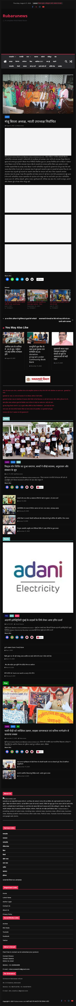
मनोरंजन (24, 61)
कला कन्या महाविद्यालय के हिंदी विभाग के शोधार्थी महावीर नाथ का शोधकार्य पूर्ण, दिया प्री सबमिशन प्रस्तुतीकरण (43, 763)
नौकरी (18, 66)
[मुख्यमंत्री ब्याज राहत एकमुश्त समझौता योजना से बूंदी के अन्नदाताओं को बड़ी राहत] (62, 333)
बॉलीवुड (49, 57)
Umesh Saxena (19, 624)
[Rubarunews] (5, 61)
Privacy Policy (7, 914)
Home (5, 893)
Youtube (6, 932)
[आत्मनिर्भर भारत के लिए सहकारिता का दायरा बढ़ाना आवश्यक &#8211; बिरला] (37, 295)
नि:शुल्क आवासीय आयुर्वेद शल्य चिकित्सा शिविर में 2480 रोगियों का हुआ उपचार (38, 528)
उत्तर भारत (5, 863)
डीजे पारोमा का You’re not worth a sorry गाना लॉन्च (19, 673)
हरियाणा (5, 875)
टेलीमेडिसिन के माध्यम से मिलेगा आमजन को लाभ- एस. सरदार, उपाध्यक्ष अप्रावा (38, 508)
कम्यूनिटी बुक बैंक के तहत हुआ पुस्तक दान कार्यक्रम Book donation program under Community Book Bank (37, 354)
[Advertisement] (38, 39)
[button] (15, 56)
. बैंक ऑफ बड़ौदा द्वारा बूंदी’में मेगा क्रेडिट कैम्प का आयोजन (19, 665)
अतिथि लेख (52, 66)
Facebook (6, 936)
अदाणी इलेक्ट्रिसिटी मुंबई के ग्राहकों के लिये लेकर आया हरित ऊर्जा (33, 620)
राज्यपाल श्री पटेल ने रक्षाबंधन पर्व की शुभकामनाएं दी (15, 412)
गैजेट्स (6, 616)
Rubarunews (15, 15)
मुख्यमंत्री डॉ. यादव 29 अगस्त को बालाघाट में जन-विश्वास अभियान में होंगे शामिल (22, 396)
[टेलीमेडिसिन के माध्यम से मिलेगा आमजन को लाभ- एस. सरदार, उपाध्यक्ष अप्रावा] (9, 509)
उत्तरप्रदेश (5, 842)
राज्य (28, 57)
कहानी (54, 61)
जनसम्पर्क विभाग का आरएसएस (12, 880)
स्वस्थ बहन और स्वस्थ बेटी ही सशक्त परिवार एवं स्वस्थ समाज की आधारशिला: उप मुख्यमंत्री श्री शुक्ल (28, 409)
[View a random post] (70, 61)
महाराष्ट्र (17, 616)
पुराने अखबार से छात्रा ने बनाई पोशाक (14, 647)
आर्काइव (60, 66)
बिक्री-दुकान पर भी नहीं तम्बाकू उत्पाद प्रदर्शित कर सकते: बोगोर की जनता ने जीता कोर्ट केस (27, 656)
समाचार (25, 66)
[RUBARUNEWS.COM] (9, 799)
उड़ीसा (4, 867)
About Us (6, 910)
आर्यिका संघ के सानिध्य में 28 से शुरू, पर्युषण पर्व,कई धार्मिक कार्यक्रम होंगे (13, 350)
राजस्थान (7, 117)
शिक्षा (31, 61)
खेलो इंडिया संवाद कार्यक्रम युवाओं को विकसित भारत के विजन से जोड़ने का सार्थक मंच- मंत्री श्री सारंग (28, 402)
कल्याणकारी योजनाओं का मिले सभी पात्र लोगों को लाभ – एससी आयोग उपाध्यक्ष (55, 320)
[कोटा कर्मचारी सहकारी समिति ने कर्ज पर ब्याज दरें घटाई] (60, 295)
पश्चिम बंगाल (6, 846)
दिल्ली (4, 854)
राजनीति (21, 57)
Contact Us (6, 906)
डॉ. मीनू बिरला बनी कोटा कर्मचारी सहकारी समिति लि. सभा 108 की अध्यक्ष (15, 303)
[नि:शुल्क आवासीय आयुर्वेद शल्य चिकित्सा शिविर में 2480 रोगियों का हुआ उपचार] (9, 529)
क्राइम (10, 61)
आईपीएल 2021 (39, 61)
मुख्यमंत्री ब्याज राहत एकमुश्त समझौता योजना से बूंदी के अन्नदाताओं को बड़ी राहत (61, 353)
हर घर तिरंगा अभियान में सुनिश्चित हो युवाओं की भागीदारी (21, 318)
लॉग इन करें (33, 66)
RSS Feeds (6, 928)
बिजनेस (17, 61)
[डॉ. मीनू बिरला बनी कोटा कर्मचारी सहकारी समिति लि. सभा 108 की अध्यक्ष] (15, 295)
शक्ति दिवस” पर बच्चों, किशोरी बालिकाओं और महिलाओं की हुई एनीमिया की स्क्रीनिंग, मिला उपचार (43, 518)
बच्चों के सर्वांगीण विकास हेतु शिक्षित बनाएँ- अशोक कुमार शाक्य (33, 773)
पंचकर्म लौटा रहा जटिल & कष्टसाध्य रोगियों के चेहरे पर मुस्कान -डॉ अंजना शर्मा (37, 498)
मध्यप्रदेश (5, 834)
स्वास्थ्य (36, 57)
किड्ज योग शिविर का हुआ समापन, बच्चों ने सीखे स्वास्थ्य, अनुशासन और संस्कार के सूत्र (36, 468)
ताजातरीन (11, 57)
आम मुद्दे (48, 61)
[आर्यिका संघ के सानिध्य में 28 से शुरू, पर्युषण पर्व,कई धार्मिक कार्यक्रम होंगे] (13, 333)
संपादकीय (11, 66)
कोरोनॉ (42, 57)
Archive (5, 924)
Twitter (5, 940)
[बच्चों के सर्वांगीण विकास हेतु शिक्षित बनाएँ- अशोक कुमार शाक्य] (9, 774)
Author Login (7, 902)
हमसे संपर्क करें (42, 66)
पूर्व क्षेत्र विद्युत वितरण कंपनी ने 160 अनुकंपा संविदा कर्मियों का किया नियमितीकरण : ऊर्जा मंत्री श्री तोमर (28, 406)
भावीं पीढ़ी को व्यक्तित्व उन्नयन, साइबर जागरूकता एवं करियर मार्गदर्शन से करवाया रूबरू (37, 732)
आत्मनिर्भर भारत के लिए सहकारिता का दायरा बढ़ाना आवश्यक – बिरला (36, 303)
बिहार (4, 850)
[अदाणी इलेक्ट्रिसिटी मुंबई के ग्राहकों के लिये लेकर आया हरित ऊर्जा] (38, 577)
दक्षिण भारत (5, 859)
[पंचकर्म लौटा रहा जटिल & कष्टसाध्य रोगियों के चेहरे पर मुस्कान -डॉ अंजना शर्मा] (9, 499)
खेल (56, 57)
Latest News (7, 897)
